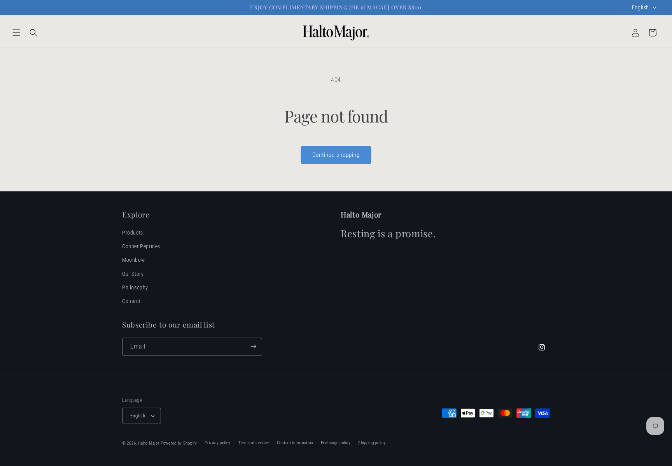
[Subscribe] (253, 346)
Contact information (295, 442)
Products (132, 232)
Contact (131, 301)
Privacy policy (218, 442)
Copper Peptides (141, 247)
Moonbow (133, 260)
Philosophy (135, 287)
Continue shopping (336, 154)
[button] (16, 32)
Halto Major (148, 443)
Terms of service (253, 442)
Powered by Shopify (179, 443)
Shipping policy (372, 442)
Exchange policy (336, 442)
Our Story (133, 274)
